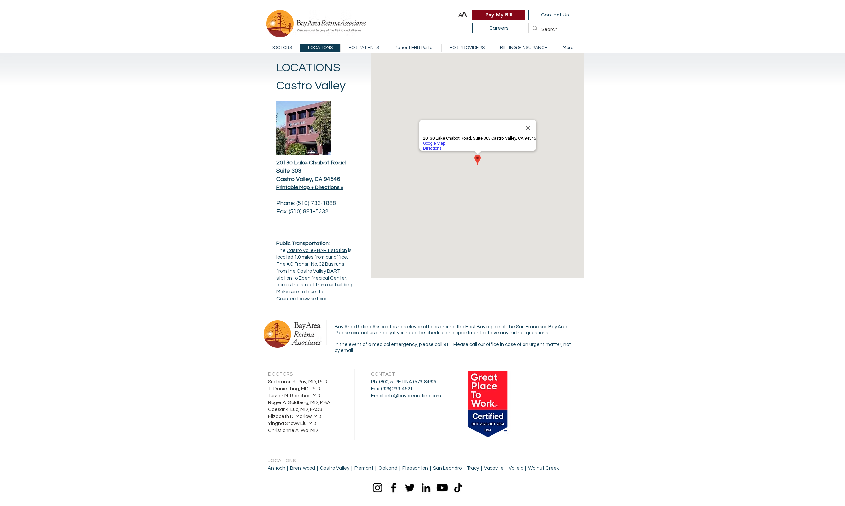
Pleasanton (415, 468)
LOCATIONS (308, 67)
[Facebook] (393, 487)
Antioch (276, 468)
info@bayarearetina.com (413, 395)
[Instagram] (377, 487)
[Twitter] (409, 487)
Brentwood (302, 468)
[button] (462, 14)
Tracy (473, 468)
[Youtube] (442, 487)
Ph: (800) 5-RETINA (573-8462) (403, 381)
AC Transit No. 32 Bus (310, 264)
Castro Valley (334, 468)
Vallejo (516, 468)
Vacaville (494, 468)
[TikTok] (458, 487)
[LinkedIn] (426, 487)
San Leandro (447, 468)
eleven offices (423, 326)
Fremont (363, 468)
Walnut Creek (543, 468)
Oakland (387, 468)
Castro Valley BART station (317, 250)
